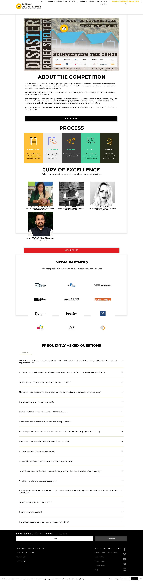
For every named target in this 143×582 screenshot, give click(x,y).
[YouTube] (125, 559)
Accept (134, 579)
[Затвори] (140, 578)
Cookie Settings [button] (113, 579)
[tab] (25, 352)
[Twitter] (125, 554)
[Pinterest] (125, 564)
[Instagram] (125, 569)
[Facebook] (125, 549)
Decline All (125, 579)
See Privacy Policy (78, 579)
